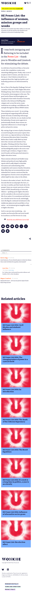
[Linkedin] (7, 569)
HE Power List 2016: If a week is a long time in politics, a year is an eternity (16, 482)
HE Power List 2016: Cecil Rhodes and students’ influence (13, 327)
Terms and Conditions (13, 586)
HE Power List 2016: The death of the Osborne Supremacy (15, 420)
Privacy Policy (10, 589)
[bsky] (4, 569)
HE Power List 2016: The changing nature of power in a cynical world (15, 359)
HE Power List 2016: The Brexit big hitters (15, 450)
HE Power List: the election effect (14, 543)
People (3, 11)
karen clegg (11, 270)
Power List (21, 41)
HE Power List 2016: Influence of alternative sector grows (15, 513)
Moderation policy (12, 583)
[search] (28, 3)
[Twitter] (25, 3)
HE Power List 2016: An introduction (12, 390)
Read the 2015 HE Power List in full (18, 219)
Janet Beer (4, 40)
